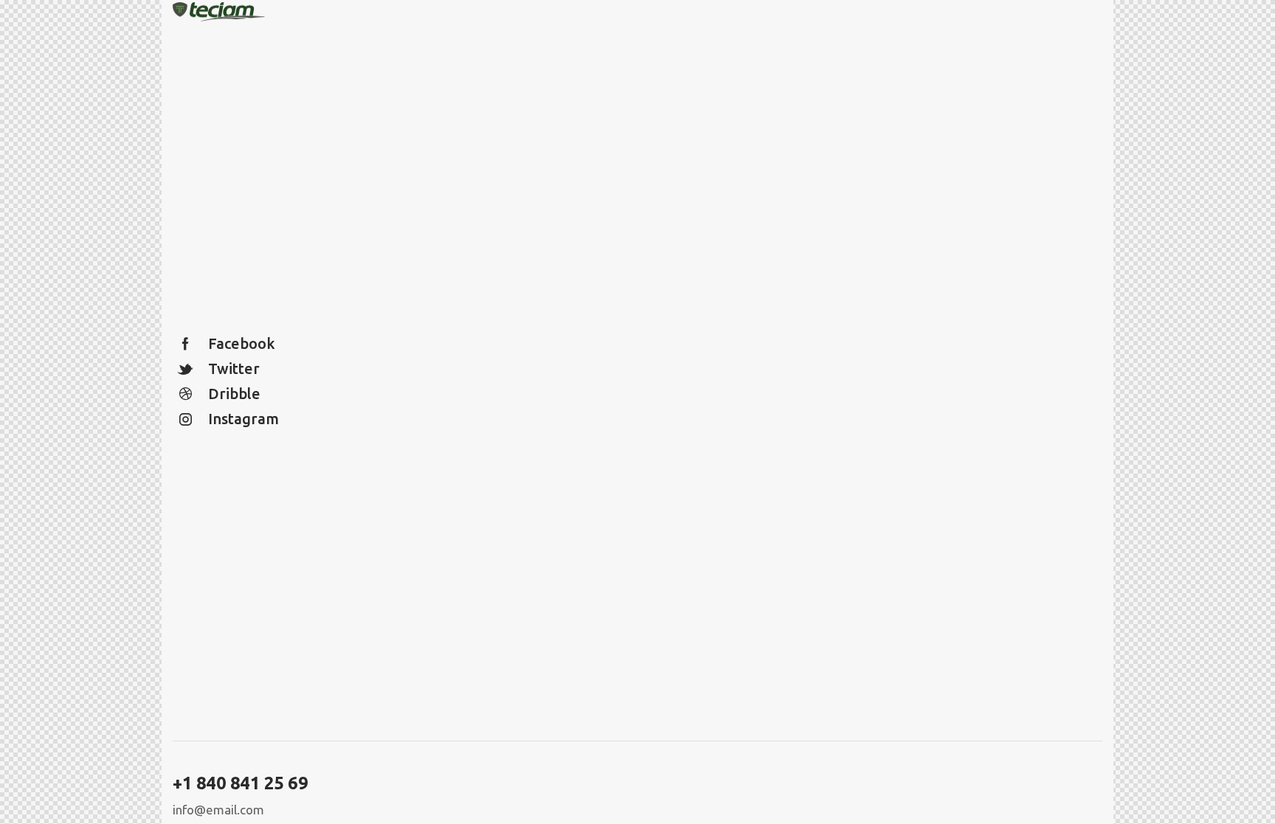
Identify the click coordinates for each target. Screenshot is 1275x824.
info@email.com (218, 810)
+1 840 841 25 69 (240, 783)
